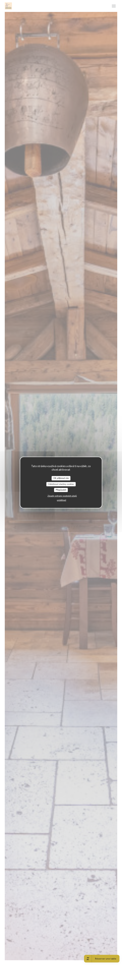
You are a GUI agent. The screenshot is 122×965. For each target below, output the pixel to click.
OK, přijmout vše (61, 478)
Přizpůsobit (61, 490)
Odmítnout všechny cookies (61, 484)
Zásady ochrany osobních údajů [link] (62, 496)
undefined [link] (61, 500)
